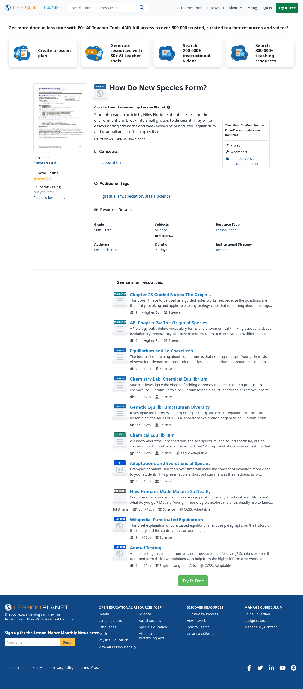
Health (104, 614)
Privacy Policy (62, 667)
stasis (150, 196)
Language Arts (110, 620)
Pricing (252, 7)
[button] (60, 198)
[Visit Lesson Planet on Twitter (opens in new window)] (260, 667)
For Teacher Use (107, 249)
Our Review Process (202, 614)
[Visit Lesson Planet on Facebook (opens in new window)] (249, 667)
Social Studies (150, 620)
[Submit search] (142, 8)
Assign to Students (259, 620)
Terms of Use (89, 667)
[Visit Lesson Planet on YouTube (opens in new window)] (282, 667)
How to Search (198, 627)
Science (161, 230)
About (233, 7)
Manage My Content (261, 627)
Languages (107, 627)
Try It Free (287, 7)
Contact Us (15, 668)
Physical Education (113, 640)
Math (103, 633)
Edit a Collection (257, 614)
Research (223, 249)
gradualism (112, 196)
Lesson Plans (226, 230)
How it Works (197, 620)
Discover (214, 7)
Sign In (267, 7)
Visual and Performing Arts (151, 636)
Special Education (153, 627)
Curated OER (44, 162)
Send (67, 642)
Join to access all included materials (245, 160)
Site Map (40, 667)
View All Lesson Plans (116, 647)
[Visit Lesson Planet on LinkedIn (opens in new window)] (271, 667)
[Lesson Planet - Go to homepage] (37, 7)
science (163, 196)
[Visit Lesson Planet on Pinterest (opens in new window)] (293, 667)
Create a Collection (202, 633)
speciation (111, 162)
